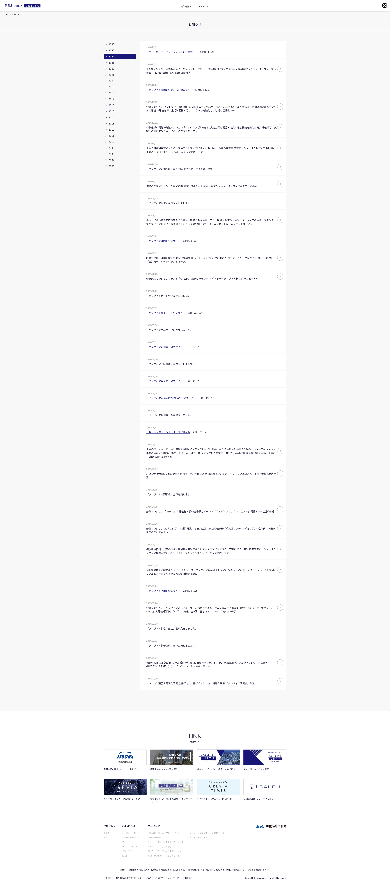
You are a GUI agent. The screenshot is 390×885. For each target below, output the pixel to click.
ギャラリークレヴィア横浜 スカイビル (165, 842)
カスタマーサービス (131, 846)
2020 (111, 81)
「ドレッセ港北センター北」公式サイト (168, 432)
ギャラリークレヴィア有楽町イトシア (164, 851)
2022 (111, 68)
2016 (111, 105)
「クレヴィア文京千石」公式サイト (165, 313)
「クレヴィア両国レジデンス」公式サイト (169, 89)
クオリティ (127, 842)
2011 (111, 135)
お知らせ (107, 878)
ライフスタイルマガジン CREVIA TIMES (207, 832)
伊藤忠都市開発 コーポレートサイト (164, 832)
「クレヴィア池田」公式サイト (163, 590)
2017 (111, 99)
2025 (111, 50)
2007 (111, 160)
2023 (111, 62)
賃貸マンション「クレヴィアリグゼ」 (164, 855)
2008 (111, 154)
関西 (106, 837)
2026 (111, 44)
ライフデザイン (129, 832)
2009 (111, 148)
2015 (111, 111)
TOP (7, 14)
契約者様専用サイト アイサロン (204, 837)
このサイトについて (154, 878)
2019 (111, 87)
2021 (111, 74)
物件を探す (186, 6)
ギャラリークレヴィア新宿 (160, 846)
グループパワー (129, 851)
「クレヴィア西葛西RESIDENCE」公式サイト (171, 398)
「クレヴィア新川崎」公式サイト (164, 347)
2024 (111, 56)
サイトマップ (173, 878)
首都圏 (107, 832)
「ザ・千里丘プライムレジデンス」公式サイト (171, 52)
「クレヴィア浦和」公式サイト (163, 241)
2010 (111, 142)
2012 (111, 129)
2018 (111, 93)
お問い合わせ (188, 878)
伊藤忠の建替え (155, 837)
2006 (111, 166)
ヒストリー (127, 855)
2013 (111, 123)
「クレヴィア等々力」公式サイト (164, 381)
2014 (111, 117)
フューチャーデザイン (132, 837)
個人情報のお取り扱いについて (128, 878)
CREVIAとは (203, 6)
